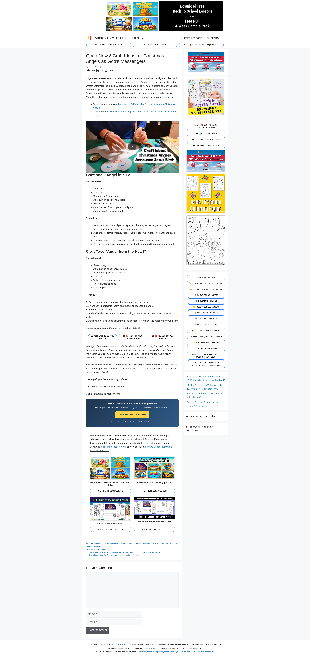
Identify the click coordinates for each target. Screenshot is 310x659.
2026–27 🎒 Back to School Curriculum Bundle (206, 126)
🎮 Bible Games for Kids (206, 319)
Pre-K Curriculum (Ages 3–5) (206, 145)
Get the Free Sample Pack (110, 491)
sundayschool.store (149, 652)
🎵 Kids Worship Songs (206, 348)
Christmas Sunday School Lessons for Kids (137, 543)
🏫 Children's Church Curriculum (206, 289)
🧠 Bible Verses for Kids (206, 325)
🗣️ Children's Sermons (206, 301)
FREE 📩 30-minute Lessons (155, 45)
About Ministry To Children (202, 416)
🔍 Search (213, 38)
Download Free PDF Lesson (110, 529)
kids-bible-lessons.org (205, 652)
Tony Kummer (123, 644)
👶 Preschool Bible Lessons (206, 307)
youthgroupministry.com (185, 652)
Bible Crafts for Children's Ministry (103, 543)
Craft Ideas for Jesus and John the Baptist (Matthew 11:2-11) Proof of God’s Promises (125, 552)
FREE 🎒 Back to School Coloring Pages (132, 337)
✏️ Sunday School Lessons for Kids (206, 283)
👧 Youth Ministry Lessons (206, 342)
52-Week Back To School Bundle (109, 45)
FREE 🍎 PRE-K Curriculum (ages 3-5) (201, 45)
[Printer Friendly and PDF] (100, 72)
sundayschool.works (166, 652)
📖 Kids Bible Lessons (206, 277)
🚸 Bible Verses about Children (206, 331)
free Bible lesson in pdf (114, 446)
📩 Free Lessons (191, 38)
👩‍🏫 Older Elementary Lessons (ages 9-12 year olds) (206, 355)
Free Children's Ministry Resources (199, 429)
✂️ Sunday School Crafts (206, 295)
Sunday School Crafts (95, 549)
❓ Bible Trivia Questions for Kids (206, 337)
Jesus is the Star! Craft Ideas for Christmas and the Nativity (114, 555)
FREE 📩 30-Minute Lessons (206, 134)
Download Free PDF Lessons (132, 415)
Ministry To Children (119, 38)
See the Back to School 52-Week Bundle (142, 422)
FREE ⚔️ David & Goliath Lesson (206, 139)
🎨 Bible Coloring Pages (206, 313)
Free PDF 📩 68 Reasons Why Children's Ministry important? (206, 364)
